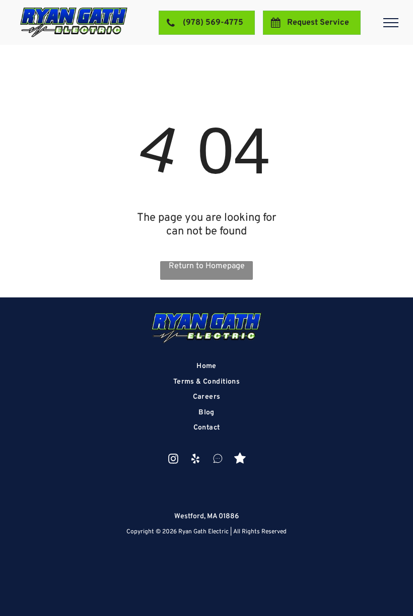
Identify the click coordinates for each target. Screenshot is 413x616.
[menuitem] (207, 366)
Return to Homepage (207, 266)
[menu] (391, 23)
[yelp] (195, 460)
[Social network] (218, 460)
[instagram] (173, 460)
